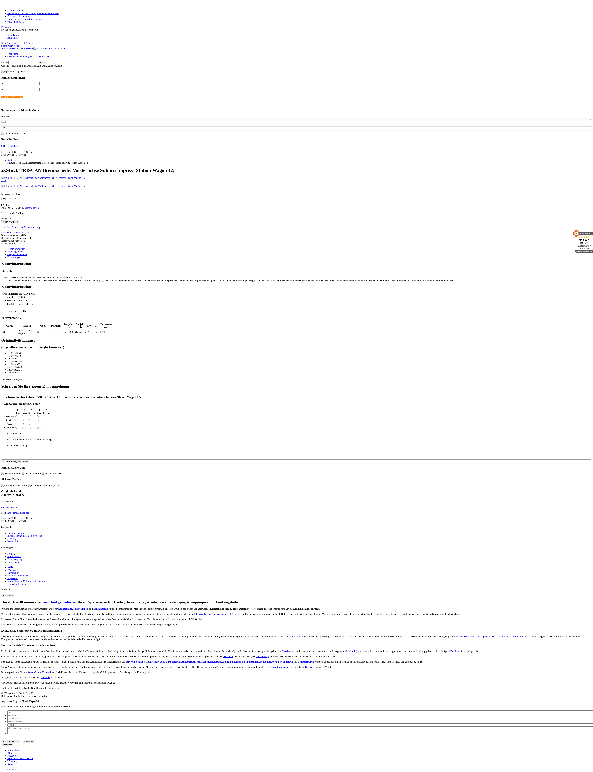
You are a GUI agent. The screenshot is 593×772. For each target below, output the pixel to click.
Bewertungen (14, 257)
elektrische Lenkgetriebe (209, 661)
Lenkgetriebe (65, 608)
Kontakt (11, 553)
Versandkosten (32, 208)
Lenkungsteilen (306, 661)
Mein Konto (13, 35)
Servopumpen (81, 608)
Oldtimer (298, 636)
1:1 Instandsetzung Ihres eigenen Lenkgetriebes (217, 614)
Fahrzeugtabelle (15, 251)
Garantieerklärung (16, 533)
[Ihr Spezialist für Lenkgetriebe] (17, 43)
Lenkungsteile (100, 608)
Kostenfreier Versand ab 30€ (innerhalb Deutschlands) (33, 13)
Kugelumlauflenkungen (235, 661)
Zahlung (11, 538)
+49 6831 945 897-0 (11, 507)
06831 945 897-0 (15, 21)
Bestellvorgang (14, 559)
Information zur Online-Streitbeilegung (26, 581)
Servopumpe (262, 656)
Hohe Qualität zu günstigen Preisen (24, 19)
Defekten (455, 651)
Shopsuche (12, 53)
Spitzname (15, 433)
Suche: (4, 62)
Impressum (12, 578)
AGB (10, 567)
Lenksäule (228, 656)
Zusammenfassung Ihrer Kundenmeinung (31, 439)
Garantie (45, 677)
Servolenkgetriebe (135, 661)
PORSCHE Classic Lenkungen (471, 636)
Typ (3, 128)
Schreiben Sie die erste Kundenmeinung (20, 227)
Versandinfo (13, 541)
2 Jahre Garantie (15, 10)
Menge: (5, 218)
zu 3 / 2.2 (5, 89)
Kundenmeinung (18, 445)
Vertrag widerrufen (16, 584)
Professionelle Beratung (19, 16)
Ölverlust (286, 651)
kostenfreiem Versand (39, 672)
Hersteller (6, 116)
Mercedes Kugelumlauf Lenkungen (509, 636)
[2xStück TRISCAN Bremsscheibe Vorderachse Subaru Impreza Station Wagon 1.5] (43, 186)
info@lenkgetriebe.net (18, 512)
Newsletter (6, 589)
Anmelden (12, 37)
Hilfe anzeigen (8, 104)
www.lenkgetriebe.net (59, 602)
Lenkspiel (351, 651)
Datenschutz (13, 573)
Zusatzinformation (16, 249)
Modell (4, 122)
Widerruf (11, 570)
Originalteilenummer (17, 254)
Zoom (4, 180)
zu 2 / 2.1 (5, 83)
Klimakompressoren (281, 667)
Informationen (14, 556)
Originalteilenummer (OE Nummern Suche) (28, 56)
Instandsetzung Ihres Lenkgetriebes (24, 535)
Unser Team (13, 562)
